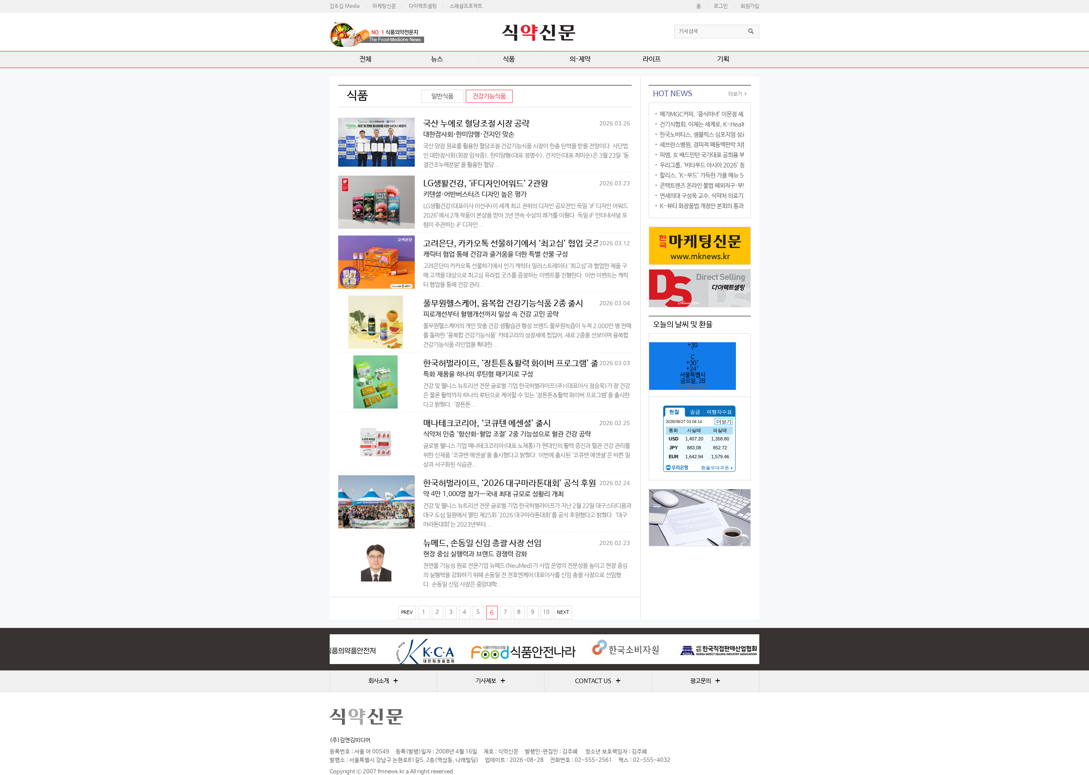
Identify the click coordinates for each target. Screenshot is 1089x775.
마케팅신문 (384, 6)
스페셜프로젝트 (466, 6)
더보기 (735, 94)
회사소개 (383, 681)
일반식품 (442, 96)
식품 (509, 59)
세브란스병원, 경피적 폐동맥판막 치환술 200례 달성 (720, 145)
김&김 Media (345, 6)
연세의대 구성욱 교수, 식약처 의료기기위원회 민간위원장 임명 (731, 196)
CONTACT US (598, 681)
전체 (365, 59)
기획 (723, 59)
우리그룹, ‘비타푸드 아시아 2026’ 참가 (705, 165)
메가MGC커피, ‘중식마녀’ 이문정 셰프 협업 (710, 114)
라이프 (652, 59)
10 (546, 612)
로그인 (721, 6)
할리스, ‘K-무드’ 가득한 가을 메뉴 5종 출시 (710, 175)
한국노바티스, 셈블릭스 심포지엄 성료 (703, 134)
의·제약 (580, 59)
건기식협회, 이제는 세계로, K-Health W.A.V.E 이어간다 (726, 124)
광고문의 (705, 681)
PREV (407, 612)
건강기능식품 (489, 96)
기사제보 (490, 681)
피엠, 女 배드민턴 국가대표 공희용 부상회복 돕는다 (718, 155)
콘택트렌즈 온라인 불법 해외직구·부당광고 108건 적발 (723, 185)
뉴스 (437, 59)
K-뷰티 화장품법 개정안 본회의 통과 (702, 206)
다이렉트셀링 (423, 6)
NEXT (563, 612)
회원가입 (750, 6)
